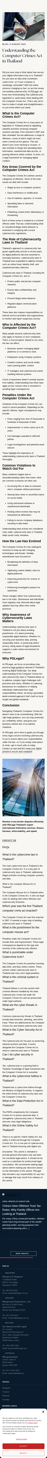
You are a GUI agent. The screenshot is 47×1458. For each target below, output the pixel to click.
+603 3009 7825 (12, 1345)
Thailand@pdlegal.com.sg (18, 1318)
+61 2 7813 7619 (12, 1370)
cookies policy (32, 1423)
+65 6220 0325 (12, 1290)
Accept (23, 1446)
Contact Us (9, 841)
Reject (23, 1453)
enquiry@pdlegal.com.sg (17, 1293)
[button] (43, 1412)
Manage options (21, 1439)
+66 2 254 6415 (12, 1315)
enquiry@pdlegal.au (16, 1373)
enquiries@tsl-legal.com (17, 1348)
